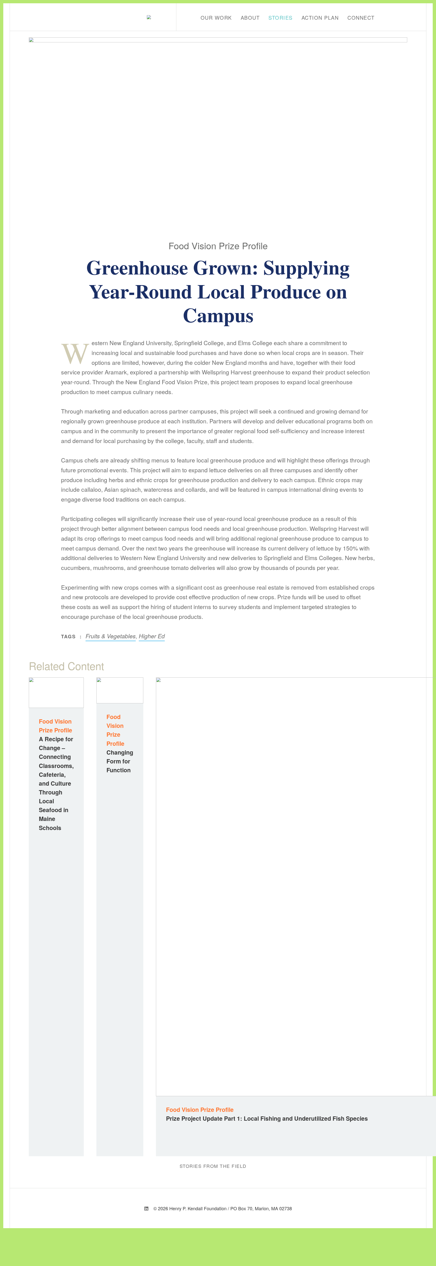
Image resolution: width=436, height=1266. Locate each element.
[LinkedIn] (146, 1208)
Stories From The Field (213, 1166)
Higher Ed (152, 636)
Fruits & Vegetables (111, 636)
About (250, 17)
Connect (361, 17)
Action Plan (320, 17)
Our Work (216, 17)
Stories (280, 17)
